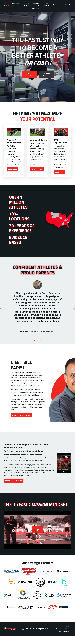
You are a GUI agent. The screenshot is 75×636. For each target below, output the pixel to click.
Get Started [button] (12, 169)
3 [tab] (40, 340)
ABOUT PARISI (64, 631)
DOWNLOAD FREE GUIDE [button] (13, 481)
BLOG (67, 628)
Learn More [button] (59, 172)
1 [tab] (34, 340)
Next (74, 309)
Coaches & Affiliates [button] (47, 74)
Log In (69, 5)
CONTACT (65, 626)
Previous (1, 309)
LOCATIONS (16, 3)
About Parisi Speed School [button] (21, 415)
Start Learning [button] (37, 169)
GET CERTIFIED (45, 4)
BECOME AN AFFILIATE (35, 6)
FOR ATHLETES (26, 4)
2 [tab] (37, 340)
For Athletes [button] (29, 74)
